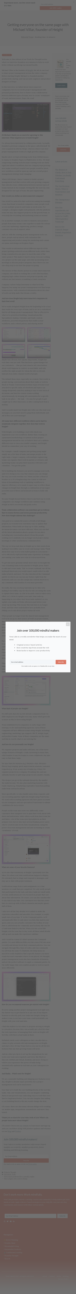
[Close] (68, 624)
